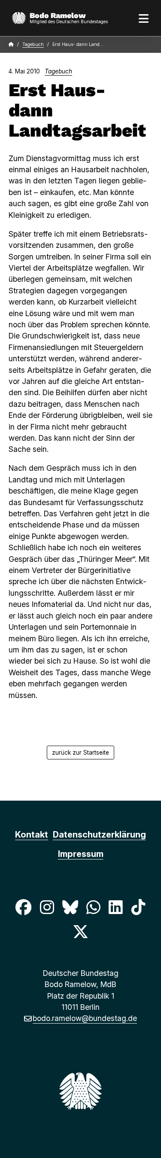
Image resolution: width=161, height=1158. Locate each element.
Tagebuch (33, 44)
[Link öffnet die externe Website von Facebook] (24, 907)
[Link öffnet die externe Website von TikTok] (138, 907)
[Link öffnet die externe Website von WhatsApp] (93, 907)
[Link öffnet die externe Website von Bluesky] (70, 907)
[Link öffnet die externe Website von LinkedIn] (116, 907)
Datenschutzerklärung (99, 834)
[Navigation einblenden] (144, 18)
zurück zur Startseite (80, 752)
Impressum (80, 854)
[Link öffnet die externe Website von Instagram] (47, 907)
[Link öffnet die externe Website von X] (80, 931)
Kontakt (31, 834)
